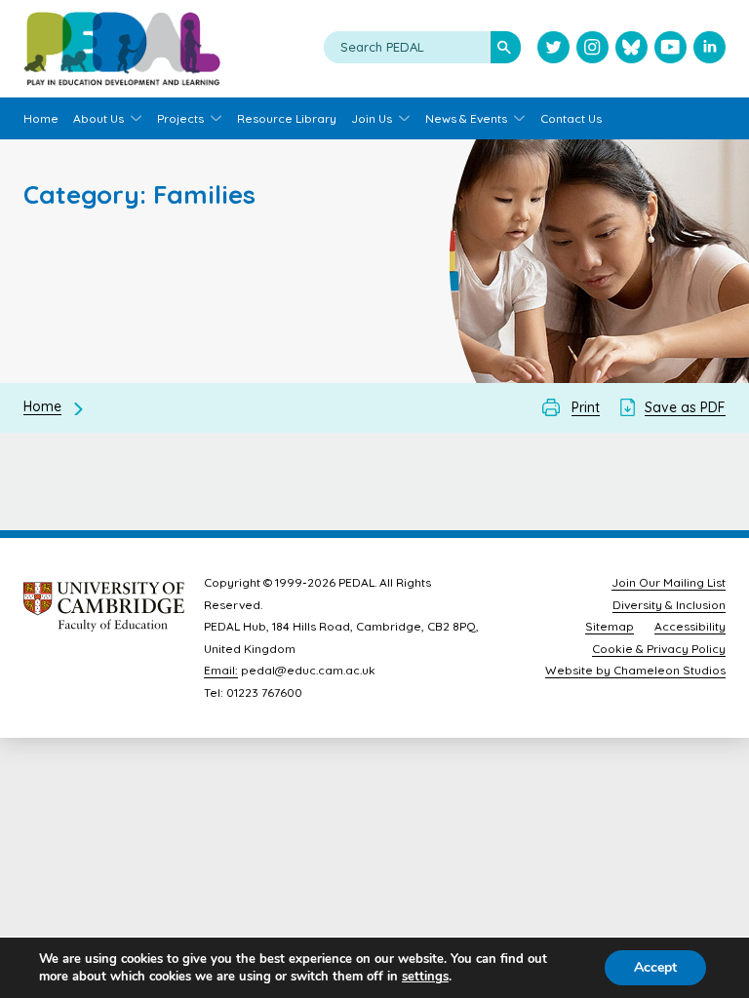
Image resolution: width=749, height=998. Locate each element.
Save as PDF (685, 407)
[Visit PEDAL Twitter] (553, 49)
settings (425, 976)
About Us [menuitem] (98, 118)
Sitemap (609, 626)
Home (42, 406)
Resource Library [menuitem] (286, 118)
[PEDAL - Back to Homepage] (121, 49)
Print (586, 407)
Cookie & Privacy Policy (659, 648)
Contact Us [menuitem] (571, 118)
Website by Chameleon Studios (635, 670)
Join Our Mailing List (668, 582)
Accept (655, 967)
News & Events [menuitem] (466, 118)
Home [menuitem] (41, 118)
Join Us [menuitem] (371, 118)
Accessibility (690, 626)
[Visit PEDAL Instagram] (592, 49)
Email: (221, 670)
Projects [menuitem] (180, 118)
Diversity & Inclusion (669, 604)
